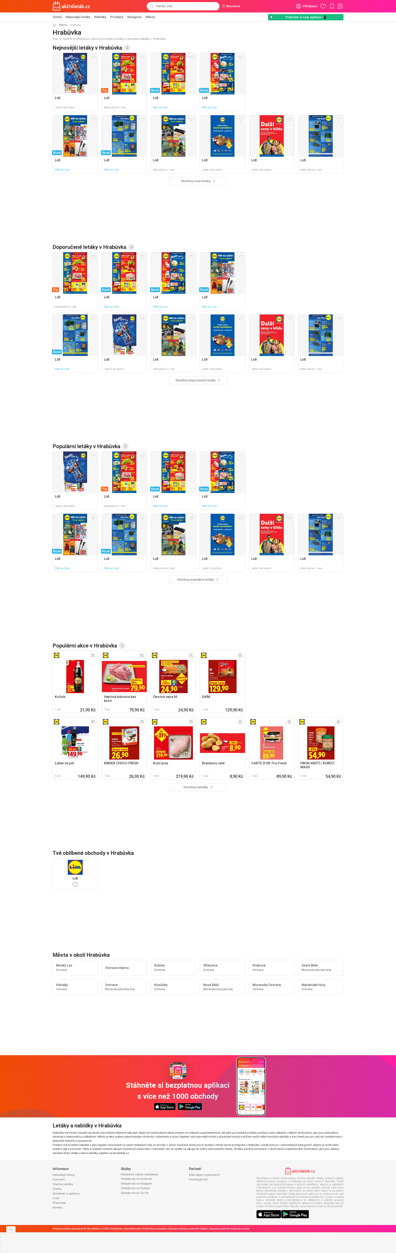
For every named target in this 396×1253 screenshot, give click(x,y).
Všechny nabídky (63, 1184)
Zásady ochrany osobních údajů (187, 1228)
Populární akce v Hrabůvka (85, 645)
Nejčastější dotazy (64, 1174)
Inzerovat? (59, 1179)
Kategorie (134, 17)
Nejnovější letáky (78, 17)
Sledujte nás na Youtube (135, 1188)
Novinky (57, 1207)
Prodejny (116, 17)
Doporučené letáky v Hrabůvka (89, 247)
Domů (57, 17)
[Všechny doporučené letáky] (131, 247)
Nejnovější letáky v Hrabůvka (87, 48)
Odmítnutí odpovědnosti (125, 1228)
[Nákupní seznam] (340, 6)
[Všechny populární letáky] (125, 446)
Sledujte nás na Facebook (136, 1178)
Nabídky (100, 17)
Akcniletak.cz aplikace (66, 1193)
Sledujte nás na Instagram (136, 1183)
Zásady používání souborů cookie (228, 1228)
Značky (57, 1188)
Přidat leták (59, 1202)
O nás (56, 1198)
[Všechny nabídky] (122, 645)
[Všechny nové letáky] (127, 47)
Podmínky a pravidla (154, 1228)
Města (150, 17)
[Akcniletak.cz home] (71, 6)
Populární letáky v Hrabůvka (86, 446)
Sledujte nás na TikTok (135, 1192)
